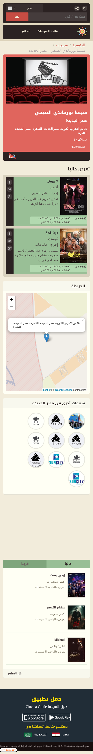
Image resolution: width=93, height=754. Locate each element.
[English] (84, 8)
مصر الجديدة (76, 120)
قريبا (25, 564)
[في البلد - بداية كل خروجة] (82, 32)
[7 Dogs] (73, 196)
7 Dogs (52, 181)
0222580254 (78, 146)
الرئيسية (79, 45)
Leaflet (47, 389)
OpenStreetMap (63, 389)
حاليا (68, 564)
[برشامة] (73, 245)
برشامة (51, 232)
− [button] (11, 306)
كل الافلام (14, 673)
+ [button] (11, 299)
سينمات (62, 45)
